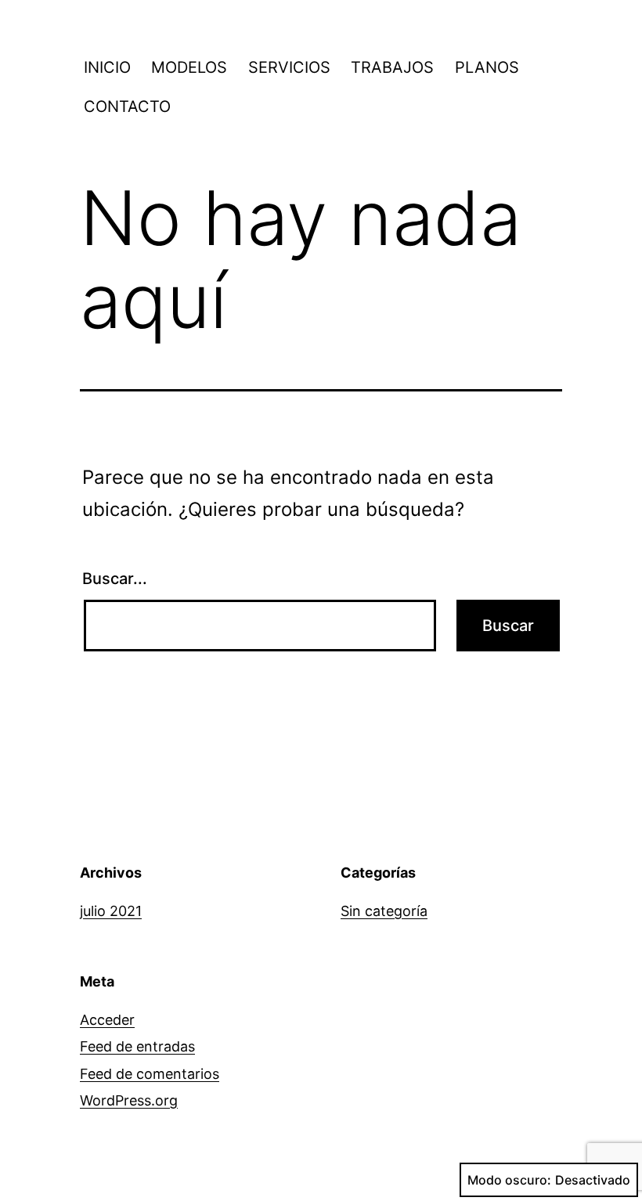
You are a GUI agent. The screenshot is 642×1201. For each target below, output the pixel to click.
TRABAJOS (392, 67)
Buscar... (114, 578)
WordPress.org (129, 1100)
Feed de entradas (137, 1046)
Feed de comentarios (149, 1074)
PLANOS (487, 67)
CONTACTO (127, 106)
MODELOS (189, 67)
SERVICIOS (289, 67)
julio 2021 (111, 911)
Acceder (107, 1020)
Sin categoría (384, 911)
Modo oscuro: (509, 1180)
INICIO (107, 67)
